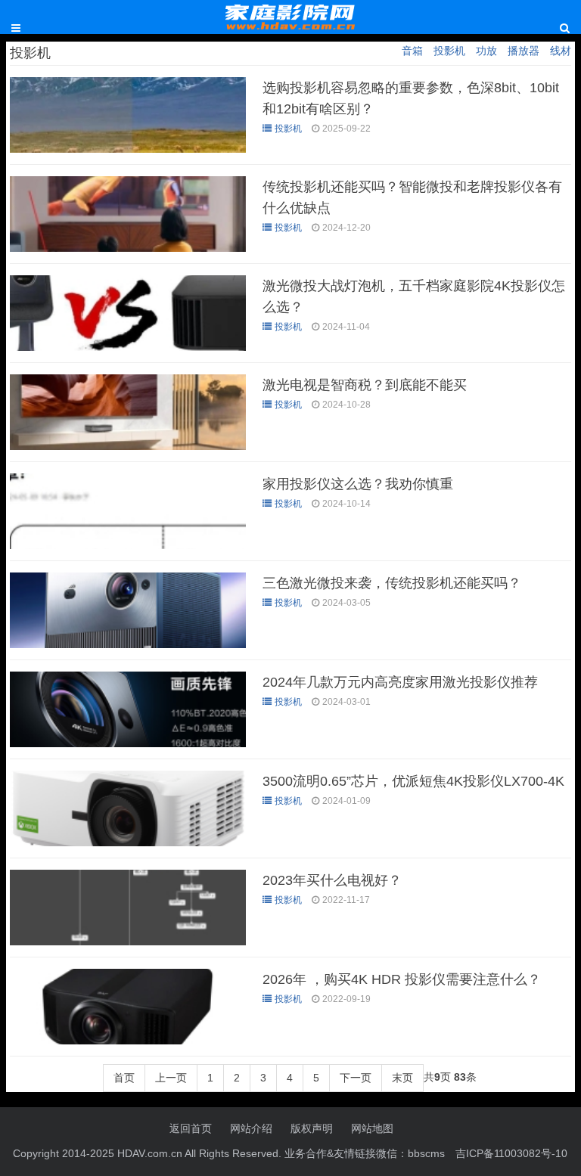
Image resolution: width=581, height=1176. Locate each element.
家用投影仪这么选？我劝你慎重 (358, 484)
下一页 (355, 1078)
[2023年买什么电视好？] (128, 942)
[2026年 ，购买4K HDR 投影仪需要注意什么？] (128, 1041)
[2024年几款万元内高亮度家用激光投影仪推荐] (128, 743)
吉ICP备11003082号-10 (511, 1153)
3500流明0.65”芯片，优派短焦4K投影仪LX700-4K (413, 781)
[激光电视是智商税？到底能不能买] (128, 446)
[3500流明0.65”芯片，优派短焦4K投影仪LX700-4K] (128, 842)
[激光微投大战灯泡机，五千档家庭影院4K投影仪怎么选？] (128, 347)
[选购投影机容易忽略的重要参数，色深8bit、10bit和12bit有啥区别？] (128, 149)
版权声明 (311, 1128)
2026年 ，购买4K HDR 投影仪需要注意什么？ (402, 979)
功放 (486, 51)
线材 (560, 51)
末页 (402, 1078)
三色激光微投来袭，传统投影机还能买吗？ (392, 583)
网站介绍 (251, 1128)
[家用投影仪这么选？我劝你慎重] (128, 545)
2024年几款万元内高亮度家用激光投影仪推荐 (400, 682)
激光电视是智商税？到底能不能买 (365, 385)
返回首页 (190, 1128)
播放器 (523, 51)
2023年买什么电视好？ (332, 880)
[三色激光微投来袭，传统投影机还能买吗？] (128, 644)
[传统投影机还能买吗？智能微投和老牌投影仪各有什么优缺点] (128, 248)
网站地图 (372, 1128)
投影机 (449, 51)
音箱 (412, 51)
